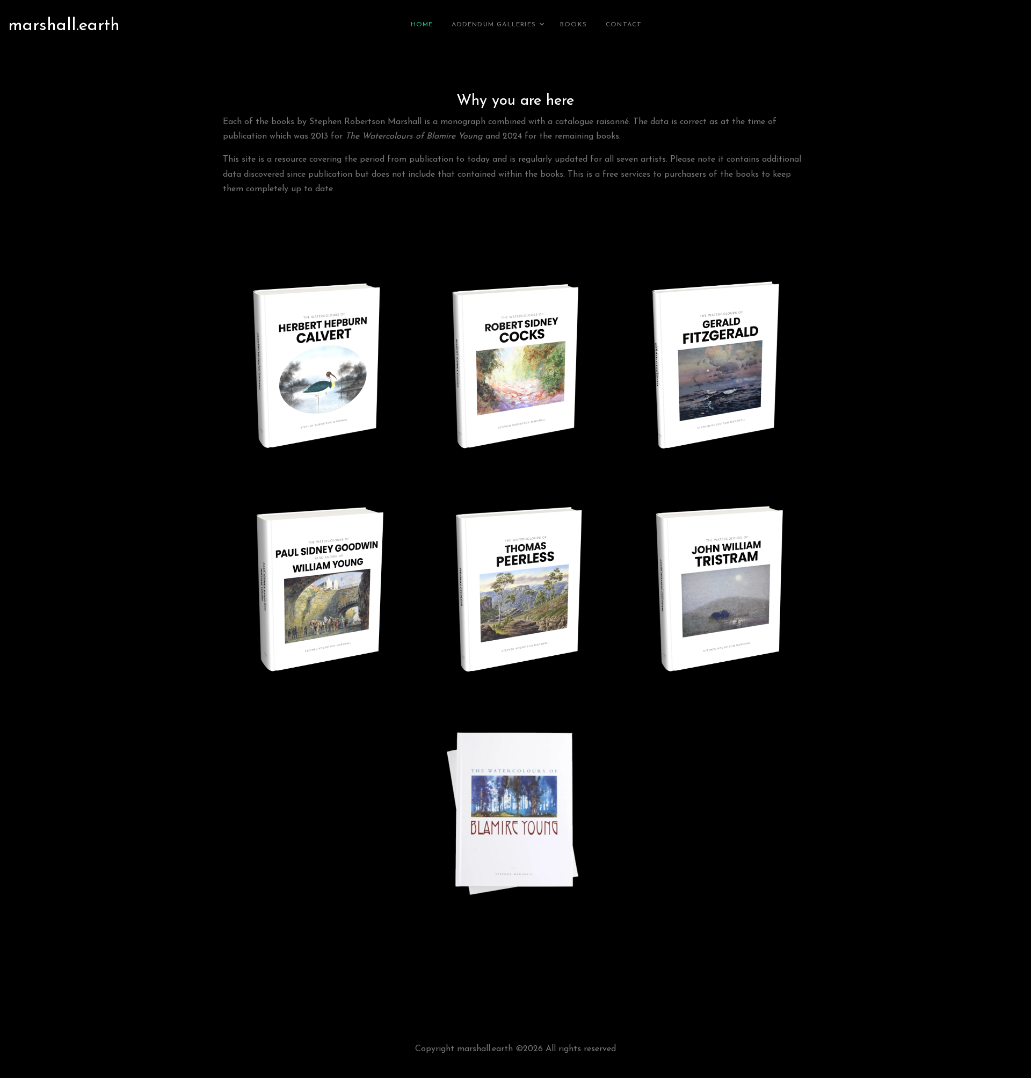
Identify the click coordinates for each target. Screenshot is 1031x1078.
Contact (624, 24)
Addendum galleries (494, 24)
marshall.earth (64, 25)
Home (422, 24)
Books (573, 24)
